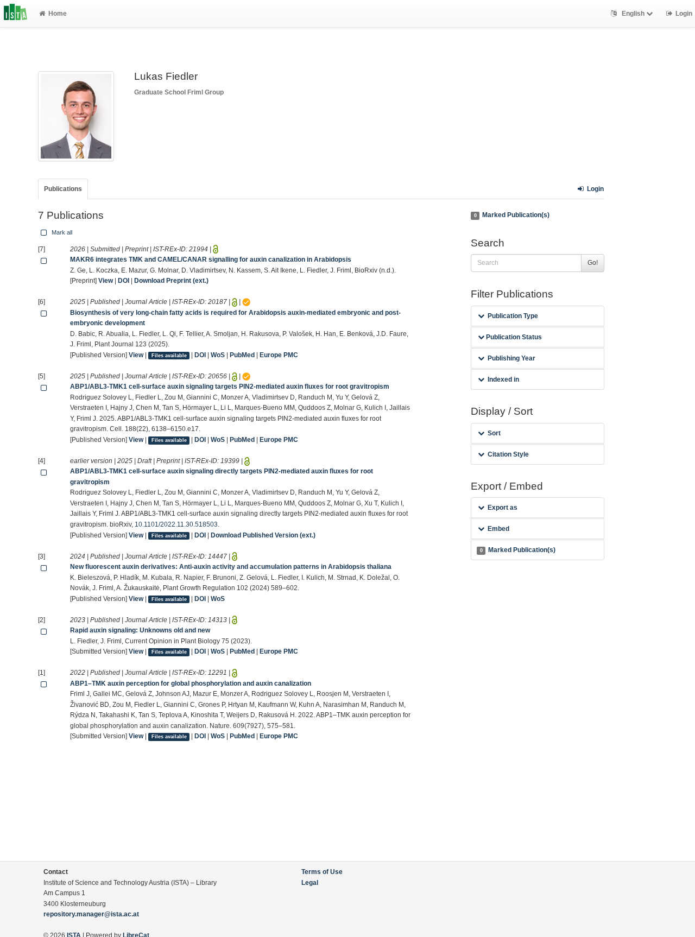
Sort (494, 433)
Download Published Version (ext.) (263, 535)
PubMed (242, 355)
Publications (63, 189)
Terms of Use (322, 872)
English (633, 13)
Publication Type (513, 316)
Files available (169, 355)
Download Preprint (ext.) (171, 280)
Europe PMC (279, 355)
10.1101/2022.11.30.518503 (176, 524)
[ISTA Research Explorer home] (15, 13)
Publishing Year (511, 358)
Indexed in (503, 379)
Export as (502, 507)
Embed (498, 529)
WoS (218, 355)
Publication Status (513, 337)
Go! (592, 263)
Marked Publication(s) (511, 215)
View (105, 280)
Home (57, 13)
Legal (309, 883)
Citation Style (508, 454)
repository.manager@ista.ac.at (91, 914)
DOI (123, 280)
